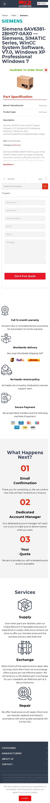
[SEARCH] (45, 186)
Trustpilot (6, 193)
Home (5, 15)
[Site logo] (25, 4)
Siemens (24, 15)
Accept (25, 798)
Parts (14, 15)
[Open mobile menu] (5, 3)
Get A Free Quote (25, 276)
